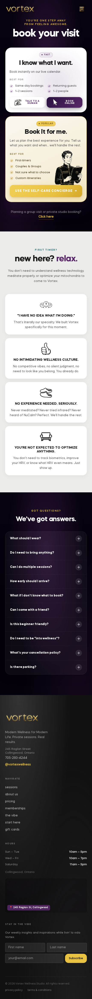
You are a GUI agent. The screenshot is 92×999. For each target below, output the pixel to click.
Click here (46, 216)
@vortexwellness (18, 764)
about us (11, 794)
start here (12, 822)
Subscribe (76, 958)
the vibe (11, 815)
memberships (15, 808)
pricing (10, 801)
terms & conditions (39, 990)
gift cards (12, 829)
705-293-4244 (16, 757)
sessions (11, 787)
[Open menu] (82, 9)
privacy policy (13, 990)
